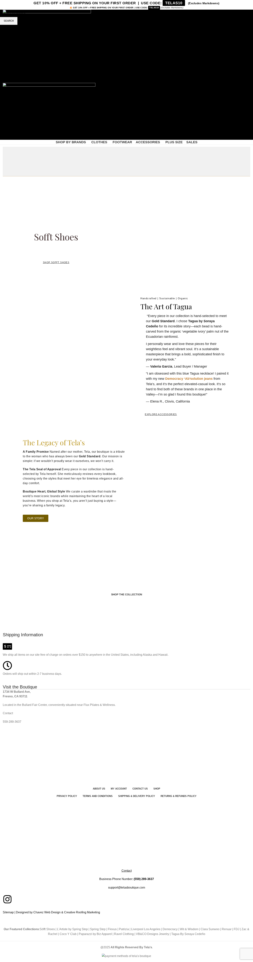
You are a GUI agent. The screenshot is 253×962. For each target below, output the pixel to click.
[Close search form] (4, 4)
